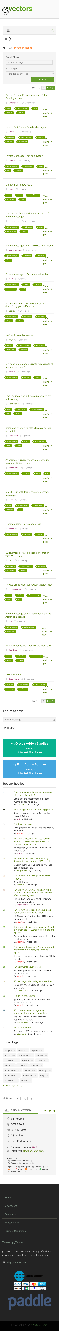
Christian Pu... (14, 103)
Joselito (12, 372)
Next (49, 88)
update (25, 1060)
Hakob (19, 833)
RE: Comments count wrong (27, 966)
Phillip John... (14, 468)
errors (24, 231)
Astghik (20, 922)
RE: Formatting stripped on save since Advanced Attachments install (32, 911)
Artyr (11, 340)
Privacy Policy (12, 1222)
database (39, 534)
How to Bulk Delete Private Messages (25, 127)
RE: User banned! (22, 1027)
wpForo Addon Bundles (30, 769)
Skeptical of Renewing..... (18, 184)
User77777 (13, 435)
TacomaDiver (22, 991)
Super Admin (14, 679)
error (8, 108)
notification (41, 316)
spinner (27, 473)
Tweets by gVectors (12, 1242)
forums (23, 570)
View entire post (46, 113)
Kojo (10, 621)
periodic (9, 141)
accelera (20, 884)
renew (9, 195)
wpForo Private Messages (19, 335)
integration (41, 566)
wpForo (9, 345)
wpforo (20, 660)
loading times (11, 231)
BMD (11, 279)
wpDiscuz (23, 1055)
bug (8, 170)
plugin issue (11, 631)
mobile (26, 441)
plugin (18, 413)
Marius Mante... (15, 250)
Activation (28, 1075)
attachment (10, 1075)
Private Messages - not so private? (24, 155)
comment (9, 1080)
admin (20, 321)
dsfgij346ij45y (23, 870)
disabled (38, 284)
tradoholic (21, 1034)
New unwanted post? (33, 1151)
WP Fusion (10, 570)
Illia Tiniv (36, 1147)
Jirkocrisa (20, 804)
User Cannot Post (14, 674)
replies (26, 284)
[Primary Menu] (53, 9)
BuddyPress (40, 345)
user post (10, 684)
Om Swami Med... (16, 589)
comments (10, 1060)
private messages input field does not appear (29, 245)
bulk (37, 377)
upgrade (19, 170)
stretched (10, 509)
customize (23, 689)
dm (8, 413)
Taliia (11, 560)
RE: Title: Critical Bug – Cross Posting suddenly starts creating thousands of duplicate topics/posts (32, 841)
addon (19, 195)
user (35, 108)
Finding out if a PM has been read (23, 523)
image (24, 1080)
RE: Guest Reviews (23, 824)
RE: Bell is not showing (25, 996)
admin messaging (29, 627)
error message (24, 684)
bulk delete (10, 137)
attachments (10, 1070)
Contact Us (10, 1214)
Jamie (11, 528)
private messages (22, 108)
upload (40, 1060)
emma (11, 500)
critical (21, 113)
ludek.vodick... (15, 404)
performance (11, 199)
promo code (10, 349)
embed (28, 1070)
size (19, 599)
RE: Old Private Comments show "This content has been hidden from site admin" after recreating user (34, 892)
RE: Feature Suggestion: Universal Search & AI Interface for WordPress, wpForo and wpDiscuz (34, 930)
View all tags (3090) (12, 1085)
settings (43, 1070)
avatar (9, 505)
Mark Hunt (13, 160)
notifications (28, 166)
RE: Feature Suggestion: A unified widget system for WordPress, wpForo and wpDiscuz (34, 950)
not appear (41, 256)
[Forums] (6, 39)
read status (27, 534)
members (26, 377)
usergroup (10, 689)
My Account (11, 1205)
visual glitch (38, 505)
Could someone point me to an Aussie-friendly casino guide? (33, 793)
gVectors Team (39, 1325)
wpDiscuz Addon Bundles (29, 748)
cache (19, 446)
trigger (9, 321)
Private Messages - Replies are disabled (27, 274)
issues (41, 227)
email (41, 166)
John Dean (13, 650)
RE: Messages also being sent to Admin (33, 981)
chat (23, 289)
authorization (11, 289)
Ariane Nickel (22, 904)
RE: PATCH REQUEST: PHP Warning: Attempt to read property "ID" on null (32, 859)
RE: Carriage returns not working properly (34, 809)
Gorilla (19, 853)
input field (28, 256)
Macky (12, 132)
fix (47, 473)
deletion (9, 113)
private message (12, 316)
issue (23, 199)
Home (8, 1197)
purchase (24, 349)
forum (9, 260)
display (20, 595)
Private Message (33, 195)
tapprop (12, 311)
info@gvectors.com (16, 1262)
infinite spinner (39, 441)
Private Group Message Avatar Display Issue (29, 584)
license (34, 1065)
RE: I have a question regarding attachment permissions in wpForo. (31, 1011)
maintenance (23, 141)
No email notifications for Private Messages (28, 645)
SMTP (9, 660)
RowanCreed (22, 1022)
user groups (27, 316)
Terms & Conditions (15, 1230)
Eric (18, 819)
